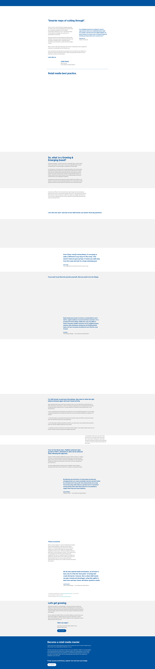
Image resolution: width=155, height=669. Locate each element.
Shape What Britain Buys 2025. (67, 593)
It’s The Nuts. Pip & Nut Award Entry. (65, 596)
